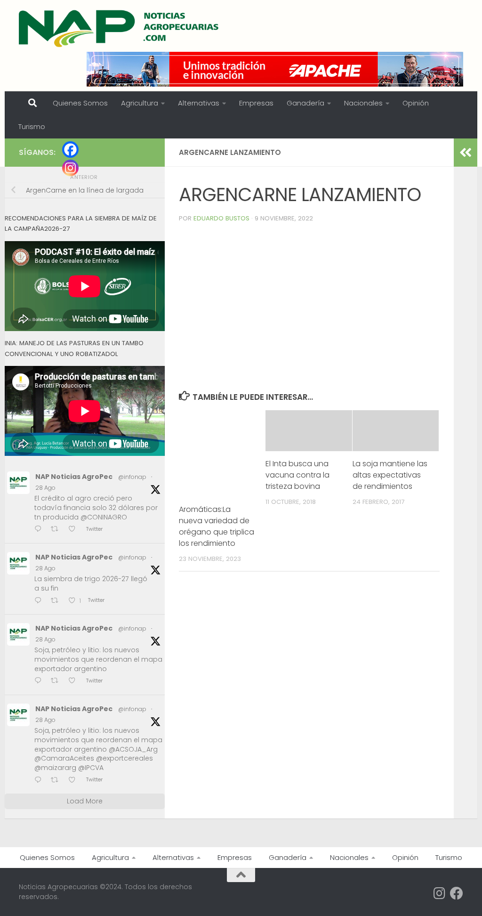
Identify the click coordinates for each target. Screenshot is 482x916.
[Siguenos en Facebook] (456, 893)
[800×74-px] (275, 69)
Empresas (256, 103)
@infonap (132, 477)
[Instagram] (70, 168)
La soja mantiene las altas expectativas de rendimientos (390, 475)
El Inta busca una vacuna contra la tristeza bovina (297, 475)
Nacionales (363, 103)
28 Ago (45, 488)
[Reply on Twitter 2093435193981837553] (40, 530)
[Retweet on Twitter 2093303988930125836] (57, 780)
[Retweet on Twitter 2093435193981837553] (57, 530)
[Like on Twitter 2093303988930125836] (75, 780)
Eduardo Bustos (221, 218)
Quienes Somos (80, 103)
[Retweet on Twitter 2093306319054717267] (57, 601)
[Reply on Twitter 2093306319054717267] (40, 601)
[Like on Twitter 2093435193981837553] (75, 530)
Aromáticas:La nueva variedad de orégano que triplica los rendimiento (216, 526)
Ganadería (305, 103)
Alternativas (198, 103)
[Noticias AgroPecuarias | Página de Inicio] (120, 28)
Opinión (415, 103)
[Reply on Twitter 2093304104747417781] (40, 681)
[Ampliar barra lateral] (465, 152)
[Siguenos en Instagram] (439, 893)
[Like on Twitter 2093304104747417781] (75, 681)
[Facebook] (70, 149)
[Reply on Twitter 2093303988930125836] (40, 780)
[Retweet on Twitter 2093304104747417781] (57, 681)
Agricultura (139, 103)
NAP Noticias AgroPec (73, 476)
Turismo (31, 126)
